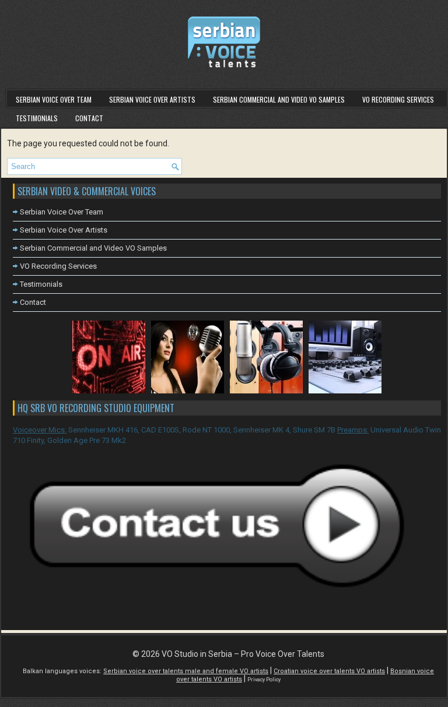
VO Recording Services (398, 99)
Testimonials (37, 118)
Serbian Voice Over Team (54, 99)
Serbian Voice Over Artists (152, 99)
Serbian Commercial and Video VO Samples (279, 99)
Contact (89, 118)
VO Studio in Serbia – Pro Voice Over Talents (243, 654)
